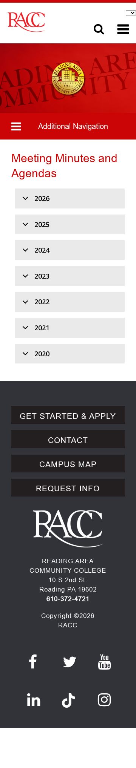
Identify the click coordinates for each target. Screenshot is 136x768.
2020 (41, 353)
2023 (41, 276)
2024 (41, 249)
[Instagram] (104, 700)
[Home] (44, 22)
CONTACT (68, 440)
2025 (41, 224)
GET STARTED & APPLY (68, 416)
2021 (41, 327)
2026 (41, 198)
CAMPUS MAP (68, 464)
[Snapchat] (68, 696)
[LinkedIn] (34, 700)
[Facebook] (33, 662)
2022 (41, 301)
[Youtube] (104, 662)
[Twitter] (69, 662)
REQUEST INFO (68, 488)
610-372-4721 (68, 598)
